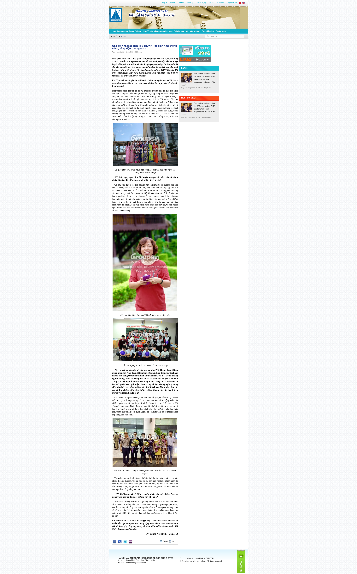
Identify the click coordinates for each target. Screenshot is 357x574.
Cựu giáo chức (208, 31)
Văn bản (189, 31)
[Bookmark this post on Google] (119, 543)
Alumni (197, 31)
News (131, 31)
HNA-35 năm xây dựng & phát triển (158, 31)
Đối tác (211, 3)
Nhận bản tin (232, 3)
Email (172, 3)
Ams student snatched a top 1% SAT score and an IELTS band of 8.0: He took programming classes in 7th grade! (198, 79)
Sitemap (190, 3)
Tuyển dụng (201, 3)
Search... (214, 36)
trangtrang (191, 88)
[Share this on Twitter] (125, 543)
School (138, 31)
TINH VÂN (210, 558)
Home (113, 31)
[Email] (175, 541)
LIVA (201, 558)
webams (121, 52)
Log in (164, 3)
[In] (177, 541)
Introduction (122, 31)
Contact (220, 3)
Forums (181, 3)
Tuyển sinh (221, 31)
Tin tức (115, 36)
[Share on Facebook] (114, 543)
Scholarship (179, 31)
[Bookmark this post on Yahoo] (130, 543)
